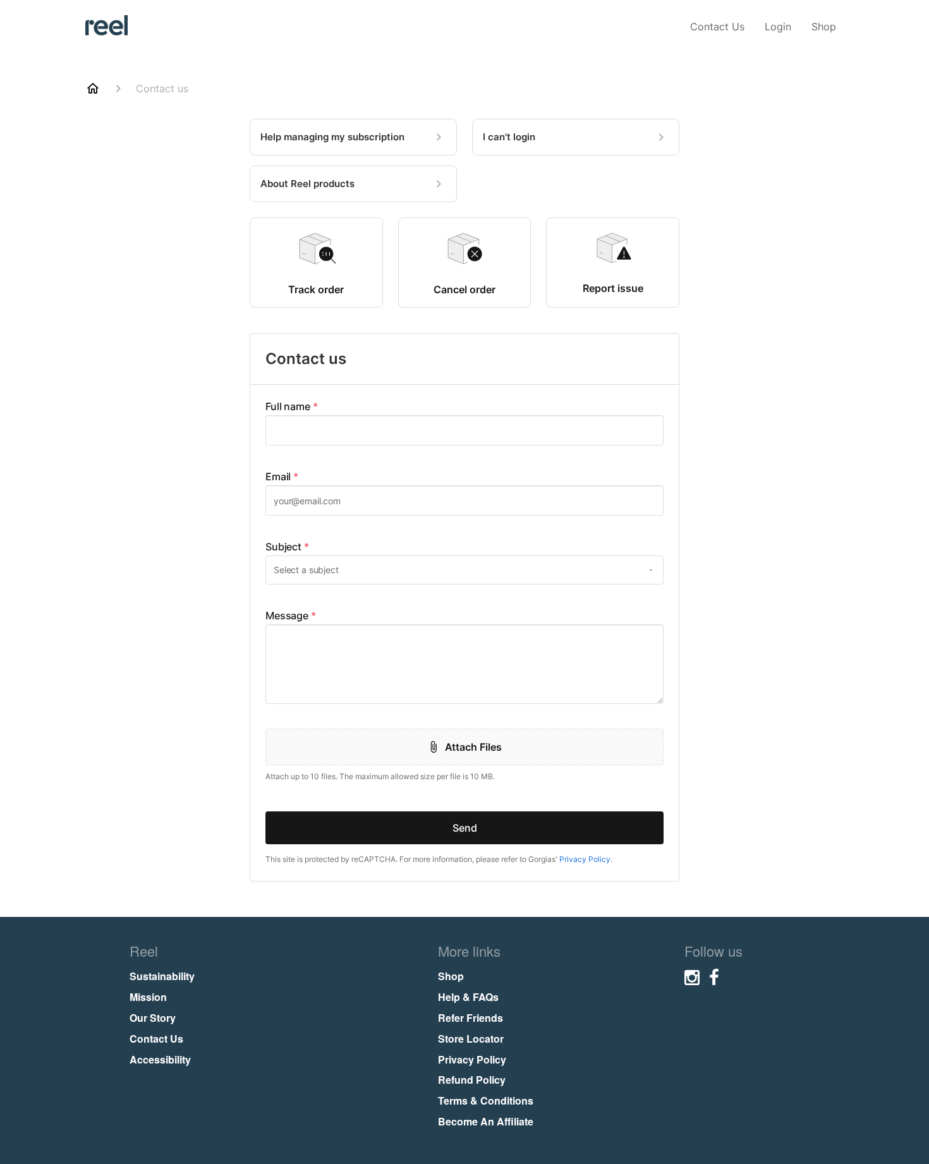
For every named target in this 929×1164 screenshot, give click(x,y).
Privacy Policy (584, 859)
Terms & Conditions (485, 1100)
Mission (148, 997)
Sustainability (162, 976)
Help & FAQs (468, 997)
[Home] (92, 88)
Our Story (153, 1017)
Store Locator (471, 1038)
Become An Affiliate (485, 1121)
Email (281, 476)
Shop (823, 26)
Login (778, 26)
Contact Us (717, 26)
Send (464, 827)
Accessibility (160, 1059)
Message (290, 615)
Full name (291, 406)
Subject (287, 546)
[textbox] (464, 430)
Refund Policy (472, 1079)
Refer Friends (470, 1017)
